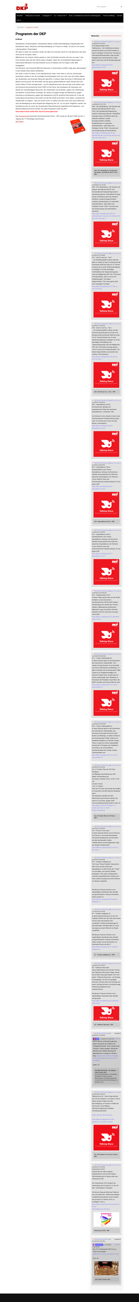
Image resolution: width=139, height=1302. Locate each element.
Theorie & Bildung (109, 15)
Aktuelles (20, 15)
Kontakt (119, 15)
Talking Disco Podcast (32, 15)
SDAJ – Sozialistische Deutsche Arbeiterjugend (84, 15)
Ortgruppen (46, 15)
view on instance (116, 41)
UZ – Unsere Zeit (59, 15)
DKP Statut (19, 121)
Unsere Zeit (98, 1245)
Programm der (24, 116)
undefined (117, 1038)
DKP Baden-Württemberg (101, 41)
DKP (18, 20)
